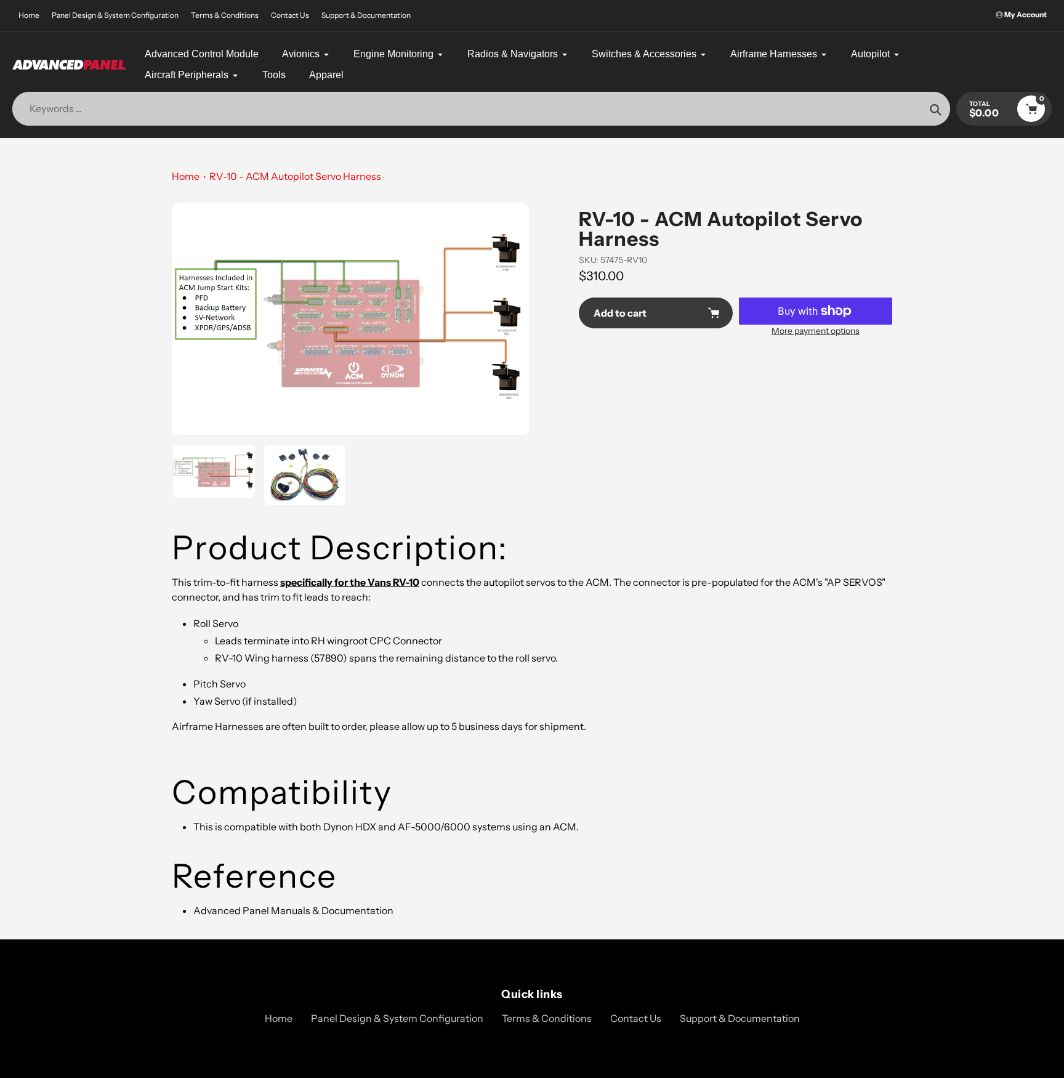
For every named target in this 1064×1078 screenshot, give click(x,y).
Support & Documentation (366, 15)
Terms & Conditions (225, 15)
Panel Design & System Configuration (115, 15)
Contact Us (290, 15)
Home (28, 15)
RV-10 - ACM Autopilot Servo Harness (295, 176)
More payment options (816, 330)
